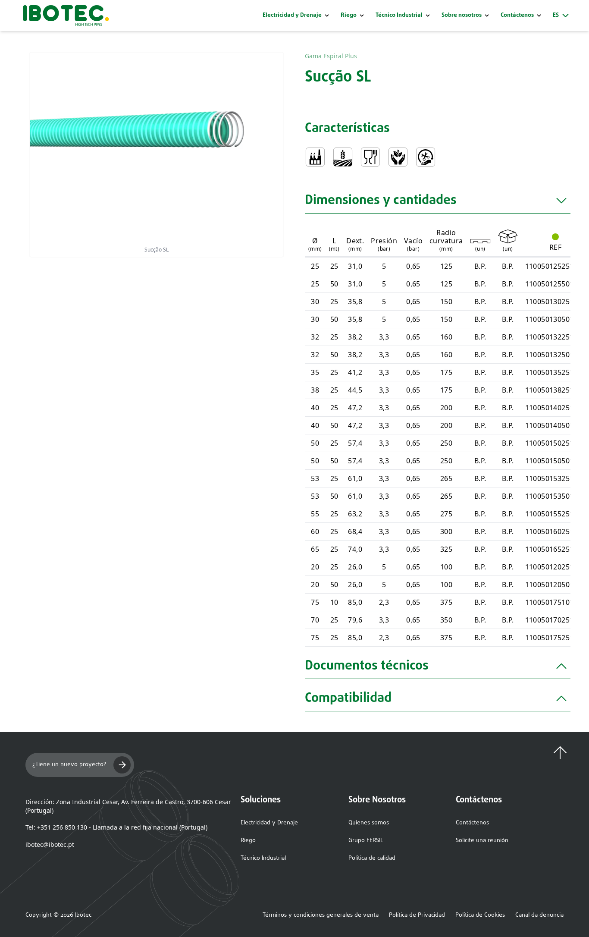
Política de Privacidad (417, 915)
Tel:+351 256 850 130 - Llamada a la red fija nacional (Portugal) (116, 827)
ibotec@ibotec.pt (49, 844)
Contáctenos (472, 822)
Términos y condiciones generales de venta (321, 915)
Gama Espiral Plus (331, 56)
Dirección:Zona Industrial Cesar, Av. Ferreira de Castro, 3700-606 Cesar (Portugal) (128, 806)
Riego (349, 15)
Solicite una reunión (482, 840)
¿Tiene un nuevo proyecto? (69, 764)
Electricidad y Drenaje (292, 15)
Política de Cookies (480, 915)
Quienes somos (368, 822)
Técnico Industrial (399, 15)
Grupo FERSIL (365, 840)
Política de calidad (371, 858)
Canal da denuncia (539, 915)
